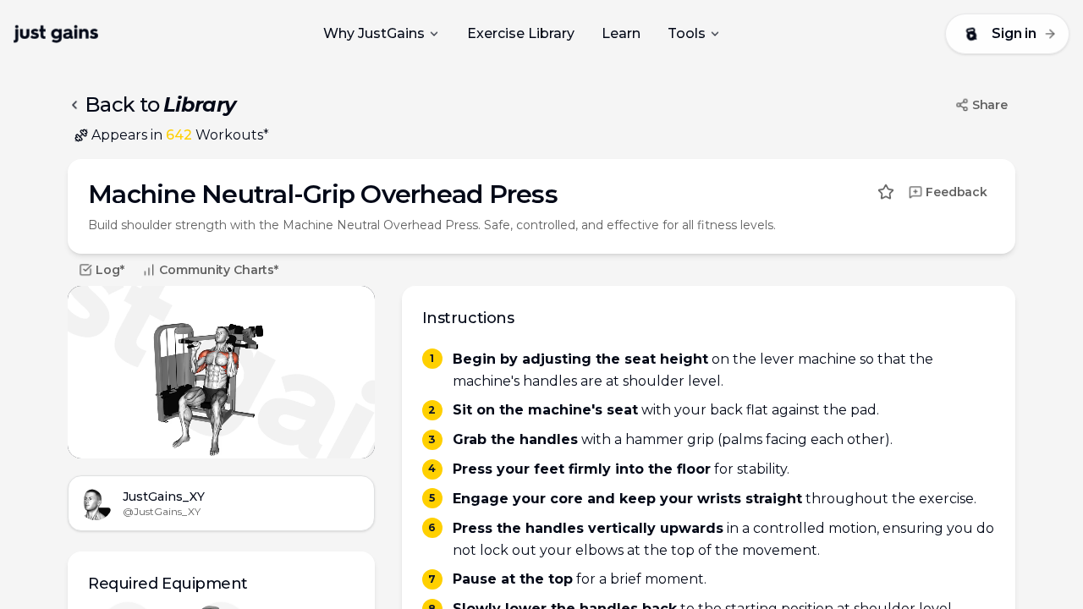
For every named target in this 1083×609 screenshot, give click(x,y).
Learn (621, 33)
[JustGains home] (56, 34)
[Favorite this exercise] (885, 192)
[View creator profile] (96, 503)
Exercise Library (520, 33)
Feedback (956, 192)
